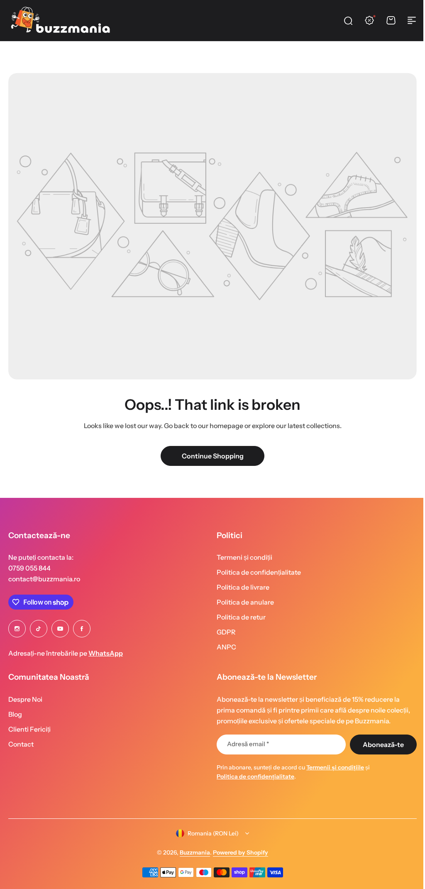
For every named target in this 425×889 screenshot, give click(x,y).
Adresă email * (245, 744)
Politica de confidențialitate (256, 572)
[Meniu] (412, 20)
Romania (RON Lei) (210, 833)
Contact (21, 744)
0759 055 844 (29, 568)
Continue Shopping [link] (213, 456)
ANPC (223, 647)
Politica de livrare (240, 587)
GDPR (223, 632)
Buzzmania (192, 852)
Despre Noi (25, 699)
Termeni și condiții (241, 557)
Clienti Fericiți (29, 729)
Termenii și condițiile (332, 767)
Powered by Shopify (237, 852)
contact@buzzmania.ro (44, 579)
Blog (15, 714)
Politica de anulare (242, 602)
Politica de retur (238, 617)
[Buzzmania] (60, 20)
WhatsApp (105, 653)
